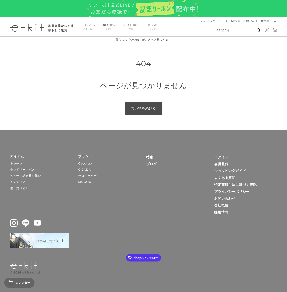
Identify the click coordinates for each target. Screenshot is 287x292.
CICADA (84, 169)
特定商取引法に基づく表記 (235, 185)
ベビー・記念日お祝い (25, 176)
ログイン (221, 157)
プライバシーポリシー (232, 192)
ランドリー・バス (22, 169)
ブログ (151, 164)
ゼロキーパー (87, 176)
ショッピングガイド (211, 21)
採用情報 (221, 212)
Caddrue (85, 163)
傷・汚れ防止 (19, 188)
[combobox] (238, 31)
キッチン (16, 163)
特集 (149, 157)
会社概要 (221, 205)
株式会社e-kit (269, 21)
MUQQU (84, 182)
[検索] (259, 30)
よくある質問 (233, 21)
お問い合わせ (251, 21)
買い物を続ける (143, 108)
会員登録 (221, 164)
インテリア (18, 182)
